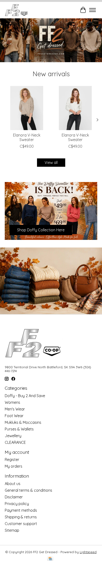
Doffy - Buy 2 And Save (25, 395)
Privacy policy (17, 503)
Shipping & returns (21, 517)
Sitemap (12, 530)
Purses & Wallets (19, 429)
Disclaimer (14, 497)
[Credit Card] (50, 559)
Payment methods (21, 510)
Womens (12, 402)
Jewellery (13, 435)
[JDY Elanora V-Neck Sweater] (27, 108)
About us (12, 483)
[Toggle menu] (92, 10)
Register (12, 459)
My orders (13, 466)
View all (51, 162)
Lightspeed (88, 552)
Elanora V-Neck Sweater (26, 137)
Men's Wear (15, 409)
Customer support (21, 523)
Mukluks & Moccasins (23, 422)
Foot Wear (14, 415)
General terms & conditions (28, 490)
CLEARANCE (15, 442)
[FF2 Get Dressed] (17, 10)
